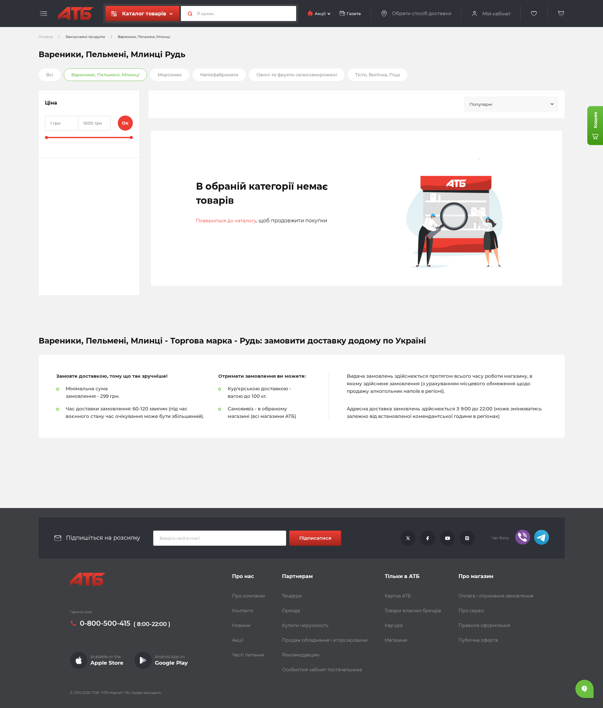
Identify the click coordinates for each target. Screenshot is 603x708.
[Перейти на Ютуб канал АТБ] (447, 538)
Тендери (292, 596)
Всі (49, 75)
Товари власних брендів (413, 610)
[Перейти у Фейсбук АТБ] (427, 538)
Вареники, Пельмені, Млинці (105, 75)
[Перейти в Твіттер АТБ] (408, 538)
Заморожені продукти (85, 37)
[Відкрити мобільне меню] (43, 14)
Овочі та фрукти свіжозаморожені (297, 75)
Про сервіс (472, 610)
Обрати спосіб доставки (421, 13)
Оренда (291, 610)
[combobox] (511, 104)
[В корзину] (561, 13)
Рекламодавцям (300, 655)
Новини (241, 625)
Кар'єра (394, 625)
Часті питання (248, 655)
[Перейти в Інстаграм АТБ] (467, 538)
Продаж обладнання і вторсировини (325, 640)
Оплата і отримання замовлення (496, 596)
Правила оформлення (484, 625)
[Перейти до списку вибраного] (534, 13)
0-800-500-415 (105, 623)
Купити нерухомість (305, 625)
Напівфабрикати (219, 75)
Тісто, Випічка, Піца (377, 75)
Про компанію (248, 596)
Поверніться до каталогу (226, 221)
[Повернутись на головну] (75, 13)
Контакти (242, 610)
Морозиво (170, 75)
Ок (125, 123)
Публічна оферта (478, 640)
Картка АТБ (398, 596)
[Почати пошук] (187, 13)
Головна (46, 37)
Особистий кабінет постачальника (322, 670)
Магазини (396, 640)
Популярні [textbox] (481, 104)
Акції (237, 640)
